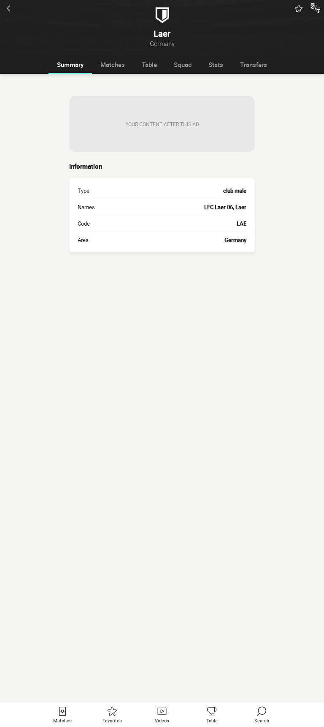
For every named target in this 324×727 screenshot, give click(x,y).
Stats (215, 64)
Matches (112, 64)
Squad (183, 64)
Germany (235, 240)
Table (149, 64)
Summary (70, 64)
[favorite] (298, 8)
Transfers (253, 64)
